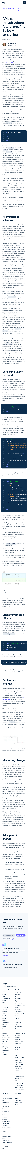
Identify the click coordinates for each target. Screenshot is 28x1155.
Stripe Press (18, 1102)
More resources (6, 1127)
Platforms (18, 1022)
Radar (4, 1044)
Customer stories (7, 1098)
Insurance (17, 1037)
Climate (4, 1009)
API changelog (19, 1083)
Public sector (18, 1050)
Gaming (17, 1031)
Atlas (3, 996)
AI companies (18, 1026)
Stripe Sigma (5, 1050)
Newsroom (18, 1100)
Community (5, 1102)
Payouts (4, 1041)
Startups (17, 994)
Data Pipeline (6, 1016)
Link (3, 1031)
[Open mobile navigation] (24, 2)
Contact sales (19, 1105)
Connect (4, 1011)
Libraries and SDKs (20, 1085)
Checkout (5, 1007)
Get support (5, 1134)
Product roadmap (20, 1096)
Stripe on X (20, 9)
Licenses (4, 1117)
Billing (4, 1002)
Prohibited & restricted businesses (5, 1113)
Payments (5, 1039)
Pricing (4, 994)
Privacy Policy (12, 939)
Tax (3, 1052)
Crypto (4, 1013)
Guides (4, 1096)
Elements (5, 1018)
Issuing (4, 1029)
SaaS (16, 1024)
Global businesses (20, 1011)
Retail (16, 1052)
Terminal (4, 1054)
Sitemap (4, 1119)
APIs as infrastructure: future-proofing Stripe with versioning (13, 26)
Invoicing (4, 1026)
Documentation (19, 1076)
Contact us (5, 970)
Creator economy (20, 1029)
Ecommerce (18, 1003)
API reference (19, 1078)
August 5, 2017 (6, 39)
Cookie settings (6, 1121)
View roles (5, 955)
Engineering (11, 8)
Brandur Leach (11, 43)
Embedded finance (20, 1005)
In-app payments (19, 1013)
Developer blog (19, 1089)
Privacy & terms (6, 1109)
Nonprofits (18, 1043)
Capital (4, 1005)
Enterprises (18, 992)
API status (18, 1081)
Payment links (6, 1037)
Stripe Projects (19, 1087)
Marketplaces (19, 1016)
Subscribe (20, 935)
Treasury (4, 1056)
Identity (4, 1024)
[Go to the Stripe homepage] (4, 984)
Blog (3, 8)
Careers (17, 1098)
